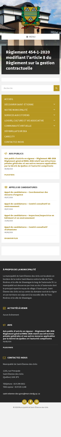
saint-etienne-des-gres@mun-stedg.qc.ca (21, 393)
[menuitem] (30, 99)
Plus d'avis (9, 175)
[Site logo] (31, 27)
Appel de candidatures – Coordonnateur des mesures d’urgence (26, 193)
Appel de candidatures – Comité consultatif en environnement (27, 205)
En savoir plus (11, 238)
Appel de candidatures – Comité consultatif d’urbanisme (25, 228)
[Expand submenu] (54, 104)
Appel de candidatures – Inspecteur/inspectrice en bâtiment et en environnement (29, 216)
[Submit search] (57, 88)
